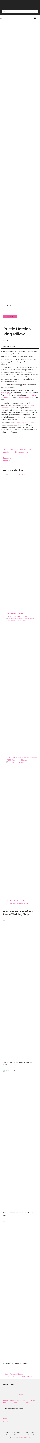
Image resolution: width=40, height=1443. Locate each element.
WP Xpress (25, 1437)
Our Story (7, 1422)
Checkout (30, 1)
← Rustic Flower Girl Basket (13, 1374)
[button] (20, 346)
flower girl (5, 393)
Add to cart (10, 316)
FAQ (5, 1419)
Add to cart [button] (24, 616)
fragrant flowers (22, 397)
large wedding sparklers (22, 423)
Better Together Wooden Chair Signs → (17, 1376)
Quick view (16, 616)
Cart (10, 1)
